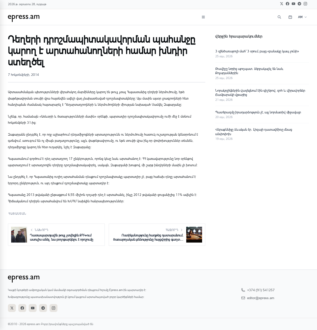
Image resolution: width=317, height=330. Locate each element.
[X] (281, 3)
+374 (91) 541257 (261, 290)
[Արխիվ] (290, 17)
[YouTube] (293, 3)
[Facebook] (287, 3)
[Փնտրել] (279, 17)
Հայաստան (17, 213)
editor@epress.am (260, 298)
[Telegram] (299, 3)
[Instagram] (305, 3)
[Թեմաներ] (203, 17)
